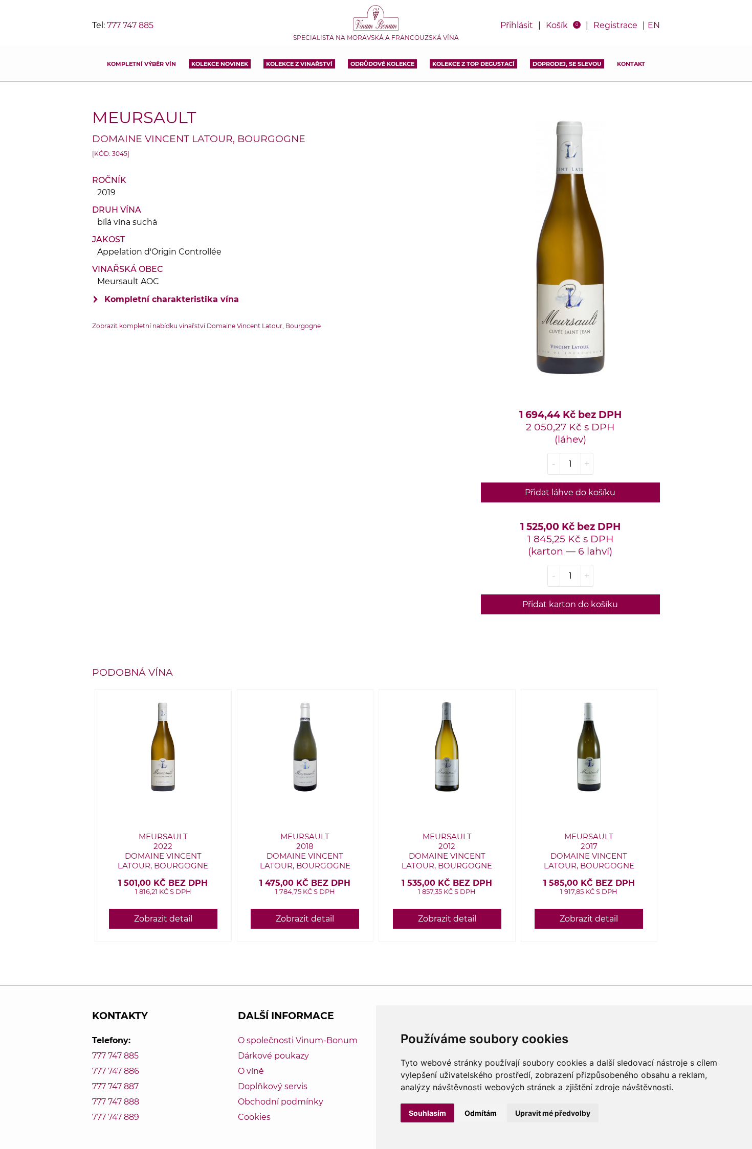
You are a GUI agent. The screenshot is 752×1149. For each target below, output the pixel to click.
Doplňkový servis (272, 1086)
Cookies (254, 1117)
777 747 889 (115, 1117)
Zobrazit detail (163, 919)
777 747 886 (115, 1071)
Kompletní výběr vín (141, 63)
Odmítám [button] (481, 1113)
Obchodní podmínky (280, 1102)
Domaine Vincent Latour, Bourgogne (198, 138)
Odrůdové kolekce (382, 63)
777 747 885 (130, 25)
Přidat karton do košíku (570, 604)
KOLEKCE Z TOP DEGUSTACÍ (473, 63)
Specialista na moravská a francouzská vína (376, 38)
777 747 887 (115, 1086)
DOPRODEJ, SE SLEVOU (567, 63)
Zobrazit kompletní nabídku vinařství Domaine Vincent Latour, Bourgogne (206, 326)
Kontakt (631, 63)
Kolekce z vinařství (299, 63)
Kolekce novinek (219, 63)
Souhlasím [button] (427, 1113)
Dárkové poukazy (273, 1056)
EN (654, 25)
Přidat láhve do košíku (570, 492)
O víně (251, 1071)
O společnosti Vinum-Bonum (298, 1040)
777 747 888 (115, 1102)
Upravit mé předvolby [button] (552, 1113)
